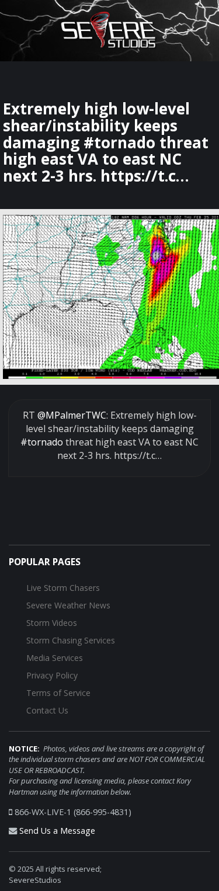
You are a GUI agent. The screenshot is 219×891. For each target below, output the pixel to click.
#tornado (41, 442)
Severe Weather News (68, 605)
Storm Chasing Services (70, 640)
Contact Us (47, 710)
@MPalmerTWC (71, 415)
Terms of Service (58, 692)
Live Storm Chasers (63, 587)
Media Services (54, 657)
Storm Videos (51, 622)
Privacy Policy (52, 675)
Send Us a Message (57, 830)
